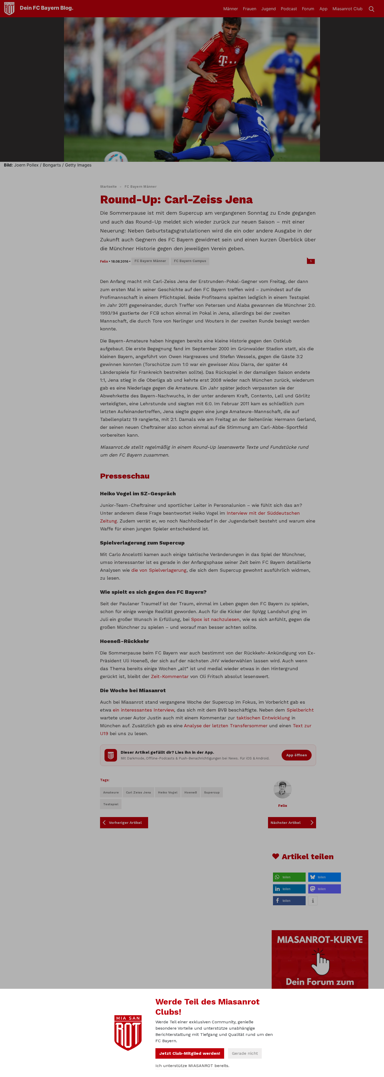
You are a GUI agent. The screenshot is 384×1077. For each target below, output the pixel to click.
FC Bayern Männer (140, 186)
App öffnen (296, 755)
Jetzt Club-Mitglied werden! (189, 1053)
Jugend (268, 8)
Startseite (108, 186)
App (323, 8)
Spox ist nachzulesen (215, 619)
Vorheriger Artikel (125, 822)
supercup (212, 792)
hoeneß (190, 792)
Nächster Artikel (286, 822)
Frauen (249, 8)
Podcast (289, 8)
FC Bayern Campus (190, 261)
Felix (104, 261)
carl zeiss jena (138, 792)
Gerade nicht (245, 1053)
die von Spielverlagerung (159, 570)
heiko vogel (167, 792)
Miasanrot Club (348, 8)
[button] (289, 877)
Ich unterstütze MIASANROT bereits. (192, 1065)
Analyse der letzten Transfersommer (225, 725)
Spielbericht (300, 710)
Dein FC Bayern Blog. (46, 8)
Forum (308, 8)
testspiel (110, 804)
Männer (230, 8)
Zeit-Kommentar (170, 676)
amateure (111, 792)
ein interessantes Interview (143, 710)
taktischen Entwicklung (263, 717)
